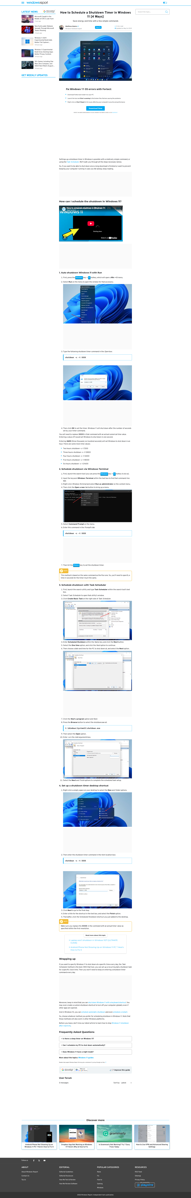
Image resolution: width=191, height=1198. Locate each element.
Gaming (100, 1184)
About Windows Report (29, 1172)
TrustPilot (114, 112)
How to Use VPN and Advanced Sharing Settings (152, 1146)
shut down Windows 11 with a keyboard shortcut (107, 1002)
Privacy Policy (140, 1180)
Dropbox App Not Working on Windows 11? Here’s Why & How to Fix (76, 1146)
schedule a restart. (120, 1012)
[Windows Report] (37, 2)
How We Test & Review (67, 1180)
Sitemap (138, 1176)
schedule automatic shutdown (93, 1012)
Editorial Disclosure (66, 1176)
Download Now (95, 108)
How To (98, 27)
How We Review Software (68, 1184)
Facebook (34, 1160)
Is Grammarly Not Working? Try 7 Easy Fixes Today (114, 1146)
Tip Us (23, 1180)
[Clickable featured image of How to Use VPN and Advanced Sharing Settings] (151, 1133)
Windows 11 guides (86, 1058)
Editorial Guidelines (66, 1172)
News (99, 1172)
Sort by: (117, 1083)
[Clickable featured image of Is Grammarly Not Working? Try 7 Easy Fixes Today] (114, 1133)
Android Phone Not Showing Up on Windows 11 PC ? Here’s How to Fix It (39, 1146)
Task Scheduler (73, 162)
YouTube (44, 1160)
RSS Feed (138, 1172)
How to (99, 1180)
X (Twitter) (39, 1160)
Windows (100, 1188)
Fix (98, 1176)
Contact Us (25, 1176)
